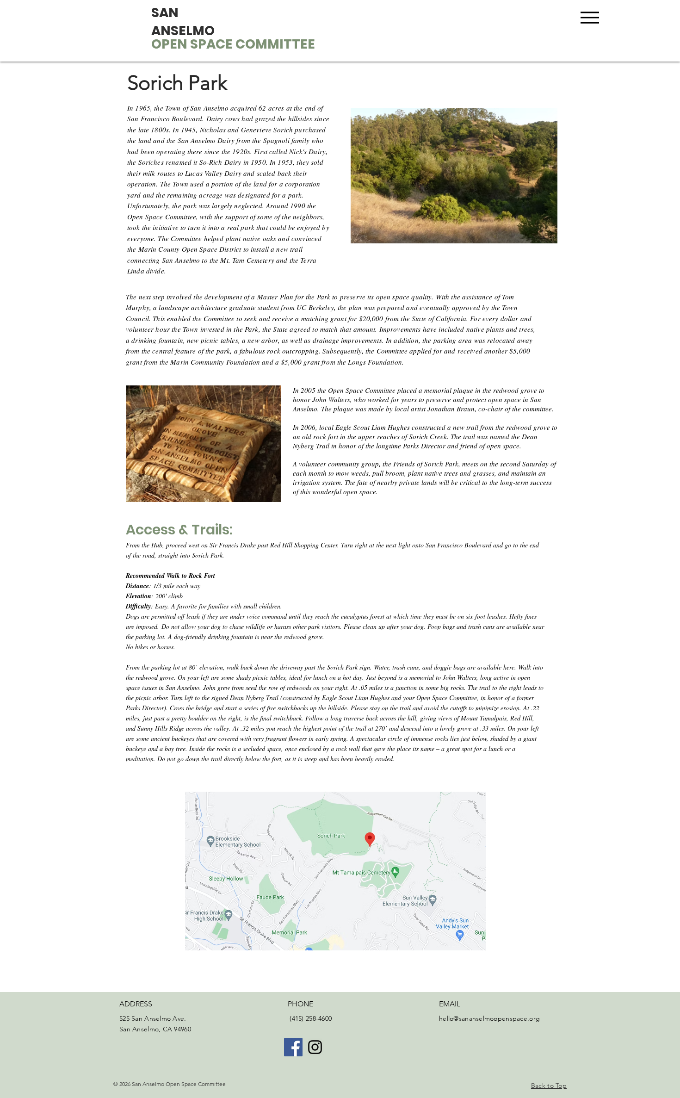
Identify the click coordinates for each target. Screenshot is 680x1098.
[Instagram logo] (315, 1047)
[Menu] (590, 17)
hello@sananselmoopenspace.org (489, 1018)
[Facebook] (293, 1047)
